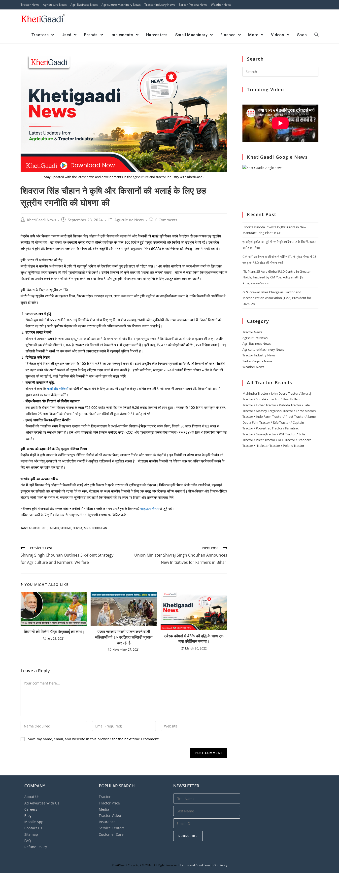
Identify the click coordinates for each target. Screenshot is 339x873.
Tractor (105, 796)
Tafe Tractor (281, 422)
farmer (53, 528)
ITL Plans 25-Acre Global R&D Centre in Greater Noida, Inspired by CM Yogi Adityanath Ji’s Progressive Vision (276, 277)
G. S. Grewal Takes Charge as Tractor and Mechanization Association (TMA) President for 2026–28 (276, 298)
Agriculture (38, 528)
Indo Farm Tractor (269, 416)
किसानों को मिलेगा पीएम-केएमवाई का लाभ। (54, 631)
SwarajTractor (266, 434)
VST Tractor (287, 434)
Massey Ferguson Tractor (274, 411)
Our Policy (220, 865)
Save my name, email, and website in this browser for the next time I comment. (94, 739)
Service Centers (112, 828)
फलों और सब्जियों (57, 388)
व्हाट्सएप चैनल (150, 508)
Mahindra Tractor (255, 393)
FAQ (27, 840)
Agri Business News (84, 4)
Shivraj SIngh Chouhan (90, 528)
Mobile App (33, 821)
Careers (30, 809)
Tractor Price (109, 803)
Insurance (107, 821)
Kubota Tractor (290, 405)
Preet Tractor (295, 416)
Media (104, 809)
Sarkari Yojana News (193, 4)
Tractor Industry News (159, 4)
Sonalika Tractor (268, 399)
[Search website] (316, 35)
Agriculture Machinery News (121, 4)
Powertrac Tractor (269, 428)
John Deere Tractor (285, 393)
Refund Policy (35, 846)
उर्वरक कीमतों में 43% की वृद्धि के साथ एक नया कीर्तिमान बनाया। (194, 638)
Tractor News (30, 4)
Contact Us (33, 828)
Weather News (221, 4)
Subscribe (188, 836)
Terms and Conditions (195, 865)
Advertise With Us (41, 803)
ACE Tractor (286, 440)
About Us (31, 796)
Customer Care (111, 834)
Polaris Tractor (293, 445)
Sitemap (31, 834)
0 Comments (166, 220)
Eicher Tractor (266, 405)
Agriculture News (55, 4)
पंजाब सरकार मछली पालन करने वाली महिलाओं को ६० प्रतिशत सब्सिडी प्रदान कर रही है (123, 637)
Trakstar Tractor (268, 445)
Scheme (66, 528)
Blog (28, 815)
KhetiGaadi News (41, 220)
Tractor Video (110, 815)
